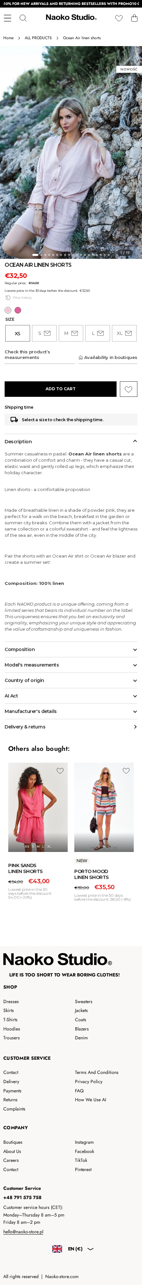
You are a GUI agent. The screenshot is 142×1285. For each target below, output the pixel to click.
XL (49, 846)
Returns (10, 1099)
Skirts (8, 1010)
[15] (93, 255)
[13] (85, 255)
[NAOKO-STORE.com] (70, 18)
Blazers (82, 1028)
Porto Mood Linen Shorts (91, 874)
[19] (109, 255)
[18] (105, 255)
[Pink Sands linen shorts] (18, 310)
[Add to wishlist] (60, 770)
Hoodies (11, 1028)
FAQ (79, 1090)
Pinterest (83, 1169)
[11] (77, 255)
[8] (65, 255)
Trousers (11, 1037)
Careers (11, 1160)
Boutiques (12, 1142)
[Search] (23, 18)
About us (12, 1151)
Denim (81, 1037)
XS (27, 846)
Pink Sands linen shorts (25, 868)
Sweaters (83, 1001)
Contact (10, 1072)
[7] (61, 255)
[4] (49, 255)
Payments (12, 1090)
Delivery (11, 1081)
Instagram (84, 1142)
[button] (134, 18)
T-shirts (10, 1019)
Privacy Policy (88, 1081)
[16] (97, 255)
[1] (35, 255)
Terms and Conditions (97, 1072)
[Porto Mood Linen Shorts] (104, 807)
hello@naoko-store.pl (23, 1231)
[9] (69, 255)
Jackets (81, 1010)
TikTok (81, 1160)
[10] (73, 255)
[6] (57, 255)
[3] (45, 255)
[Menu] (7, 18)
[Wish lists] (118, 18)
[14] (89, 255)
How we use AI (90, 1099)
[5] (53, 255)
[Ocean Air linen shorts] (8, 310)
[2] (41, 255)
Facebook (84, 1151)
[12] (81, 255)
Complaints (14, 1109)
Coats (80, 1019)
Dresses (11, 1001)
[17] (101, 255)
